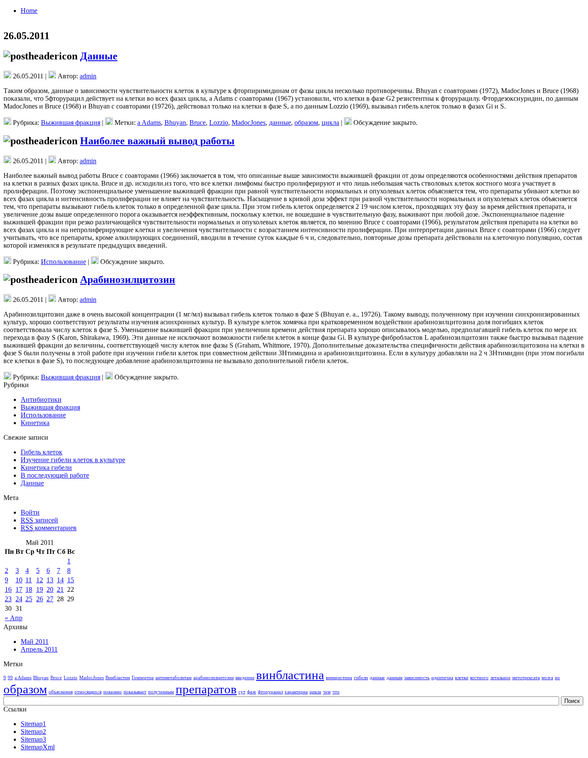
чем (327, 692)
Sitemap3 (33, 739)
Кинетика (35, 422)
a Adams (149, 122)
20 (49, 589)
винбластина (290, 675)
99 (10, 677)
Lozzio (218, 122)
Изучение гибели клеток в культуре (73, 459)
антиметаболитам (173, 677)
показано (112, 692)
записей (39, 520)
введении (244, 677)
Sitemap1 (33, 723)
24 (18, 599)
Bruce (197, 122)
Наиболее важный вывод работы (157, 140)
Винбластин (117, 677)
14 (60, 580)
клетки (461, 677)
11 (28, 580)
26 (39, 599)
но (557, 677)
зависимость (417, 677)
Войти (30, 512)
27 (49, 599)
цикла (330, 122)
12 (39, 580)
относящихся (88, 692)
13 (49, 580)
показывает (135, 692)
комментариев (49, 527)
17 (18, 589)
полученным (161, 692)
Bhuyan (175, 122)
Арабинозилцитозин (127, 279)
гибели (361, 677)
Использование (63, 261)
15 (70, 580)
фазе (251, 692)
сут (241, 692)
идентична (442, 677)
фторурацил (270, 692)
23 (8, 599)
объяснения (61, 692)
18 (28, 589)
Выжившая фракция (70, 122)
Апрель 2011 (39, 649)
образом (306, 122)
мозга (547, 677)
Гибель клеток (41, 452)
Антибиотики (41, 399)
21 (60, 589)
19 (39, 589)
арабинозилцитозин (213, 677)
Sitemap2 (33, 731)
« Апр (13, 617)
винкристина (339, 677)
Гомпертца (143, 677)
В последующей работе (55, 475)
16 (8, 589)
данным (394, 677)
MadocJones (249, 122)
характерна (296, 692)
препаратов (206, 689)
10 (18, 580)
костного (479, 677)
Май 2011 (35, 641)
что (336, 692)
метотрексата (526, 677)
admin (88, 76)
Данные (99, 56)
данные (280, 122)
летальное (500, 677)
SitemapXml (38, 747)
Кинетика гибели (46, 467)
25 (28, 599)
